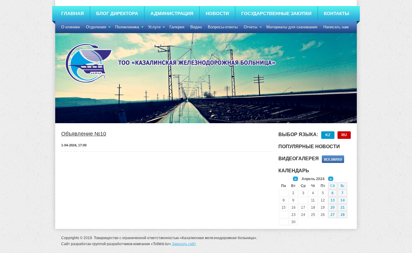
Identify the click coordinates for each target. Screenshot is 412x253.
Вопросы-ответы (223, 27)
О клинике (70, 27)
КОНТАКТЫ (336, 13)
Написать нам (336, 27)
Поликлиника (127, 27)
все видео (333, 159)
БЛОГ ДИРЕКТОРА (117, 13)
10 (303, 200)
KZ (327, 135)
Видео (196, 27)
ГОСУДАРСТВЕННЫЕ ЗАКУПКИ (276, 13)
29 (283, 222)
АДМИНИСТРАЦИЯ (172, 13)
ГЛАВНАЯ (72, 13)
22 (283, 214)
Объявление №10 (83, 134)
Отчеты (250, 27)
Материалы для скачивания (291, 27)
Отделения (96, 27)
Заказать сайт (184, 244)
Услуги (154, 27)
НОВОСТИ (217, 13)
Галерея (177, 27)
